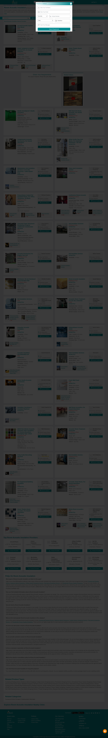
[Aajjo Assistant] (105, 731)
